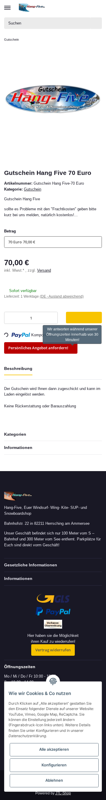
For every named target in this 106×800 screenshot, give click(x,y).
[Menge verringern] (10, 318)
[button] (75, 7)
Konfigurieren (54, 765)
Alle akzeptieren (54, 749)
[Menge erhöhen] (51, 318)
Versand (44, 270)
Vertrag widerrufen (53, 650)
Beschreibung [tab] (18, 368)
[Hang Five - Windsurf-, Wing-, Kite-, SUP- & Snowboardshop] (32, 7)
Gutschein (32, 189)
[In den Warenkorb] (84, 317)
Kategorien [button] (15, 434)
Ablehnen (54, 780)
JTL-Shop (63, 793)
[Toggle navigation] (7, 5)
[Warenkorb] (97, 7)
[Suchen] (96, 23)
